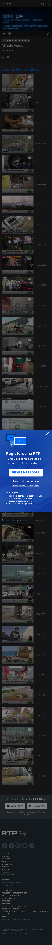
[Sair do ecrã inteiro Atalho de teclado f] (48, 942)
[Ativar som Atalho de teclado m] (10, 942)
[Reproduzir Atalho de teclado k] (4, 942)
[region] (26, 472)
